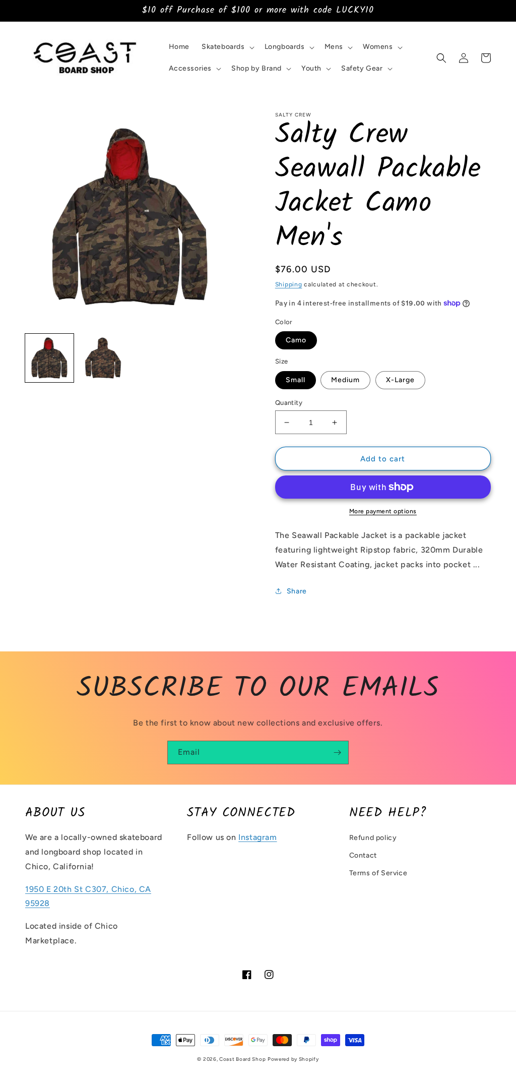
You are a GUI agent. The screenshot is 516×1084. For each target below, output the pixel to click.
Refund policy (373, 837)
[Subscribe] (337, 752)
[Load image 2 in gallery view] (103, 358)
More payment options (383, 511)
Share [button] (297, 591)
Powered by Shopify (293, 1059)
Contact (363, 855)
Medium (345, 380)
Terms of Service (378, 873)
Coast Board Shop (242, 1059)
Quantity (288, 402)
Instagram (257, 837)
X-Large (400, 380)
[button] (227, 46)
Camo (296, 340)
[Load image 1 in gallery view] (49, 358)
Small (295, 380)
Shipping (288, 284)
